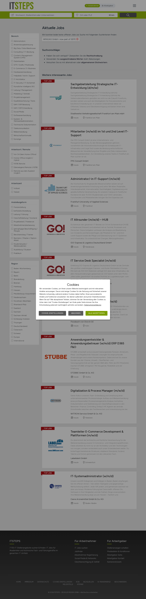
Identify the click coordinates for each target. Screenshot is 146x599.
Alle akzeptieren (96, 313)
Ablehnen (75, 313)
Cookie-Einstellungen (52, 313)
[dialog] (73, 299)
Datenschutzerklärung (92, 305)
